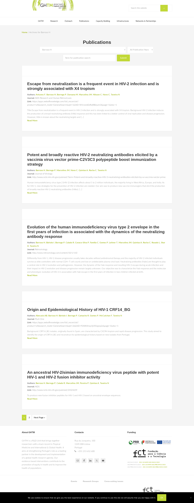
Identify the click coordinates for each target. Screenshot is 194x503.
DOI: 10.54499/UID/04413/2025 (149, 462)
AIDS (37, 387)
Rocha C (93, 170)
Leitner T (113, 243)
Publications (97, 42)
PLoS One (39, 319)
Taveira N (115, 95)
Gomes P (104, 243)
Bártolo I (50, 243)
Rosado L (156, 243)
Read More (32, 121)
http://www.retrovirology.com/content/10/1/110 (54, 253)
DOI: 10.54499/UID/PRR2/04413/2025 (155, 467)
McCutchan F (105, 316)
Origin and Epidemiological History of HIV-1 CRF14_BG (78, 309)
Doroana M (72, 95)
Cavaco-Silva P (82, 243)
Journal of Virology (43, 174)
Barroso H (51, 95)
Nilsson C (97, 95)
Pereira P (84, 383)
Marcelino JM (85, 95)
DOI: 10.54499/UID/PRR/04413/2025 (154, 464)
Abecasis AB (41, 316)
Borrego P (61, 95)
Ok (161, 497)
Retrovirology (41, 249)
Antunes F (40, 95)
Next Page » (39, 418)
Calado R (70, 243)
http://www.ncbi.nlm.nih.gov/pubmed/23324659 (54, 390)
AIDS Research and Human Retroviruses (53, 98)
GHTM (53, 5)
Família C (94, 243)
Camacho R (83, 316)
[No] (190, 497)
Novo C (106, 95)
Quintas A (83, 170)
